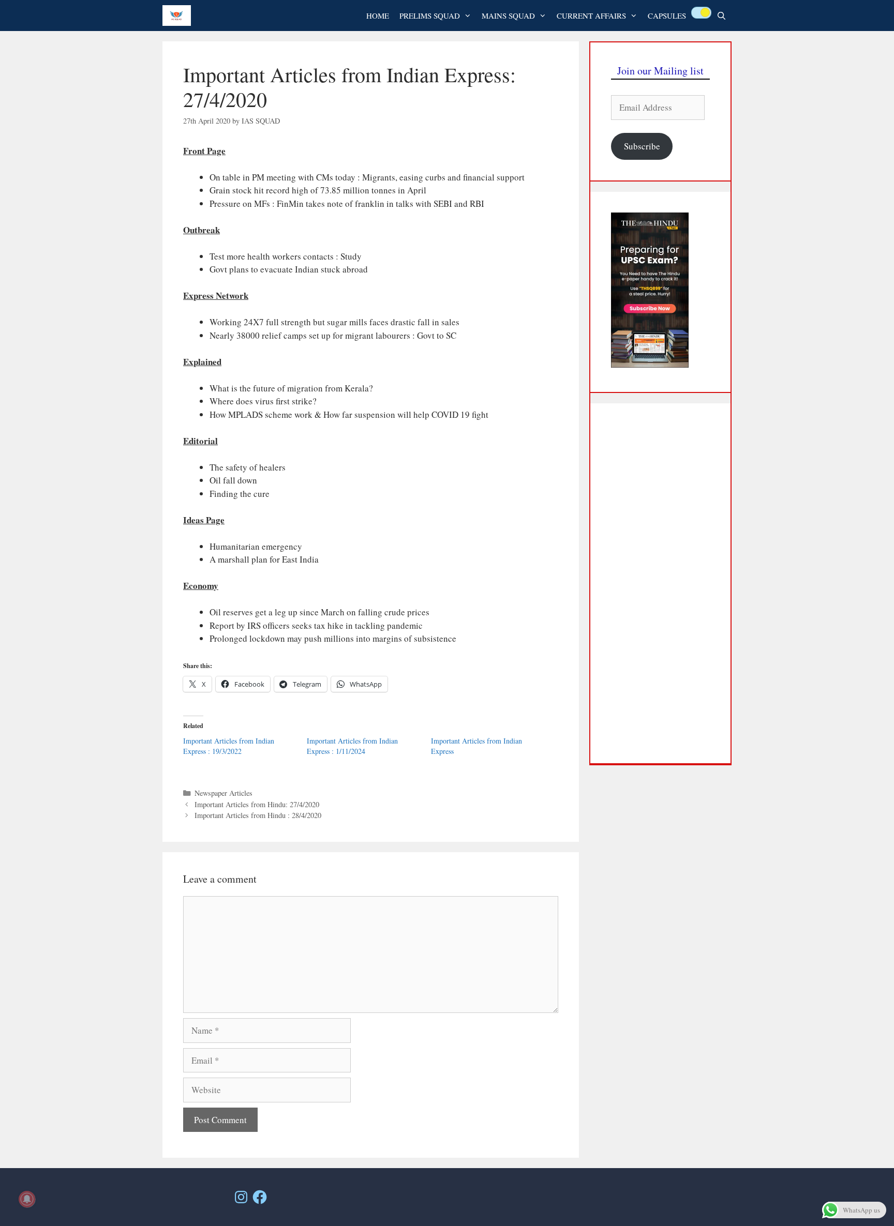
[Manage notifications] (27, 1199)
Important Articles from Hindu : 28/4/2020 (258, 815)
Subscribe (642, 146)
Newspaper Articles (223, 793)
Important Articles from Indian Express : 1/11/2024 (352, 746)
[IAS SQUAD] (179, 15)
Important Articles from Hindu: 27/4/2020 (257, 804)
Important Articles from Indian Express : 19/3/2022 (228, 746)
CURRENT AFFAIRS (591, 15)
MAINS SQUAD (508, 15)
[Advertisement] (660, 583)
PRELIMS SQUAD (429, 15)
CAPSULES (667, 15)
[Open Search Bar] (721, 15)
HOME (377, 15)
